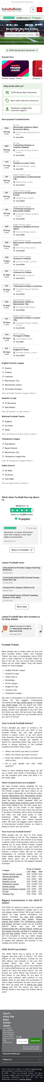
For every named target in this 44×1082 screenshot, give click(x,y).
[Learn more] (37, 50)
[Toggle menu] (39, 9)
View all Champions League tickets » (17, 460)
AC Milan (8, 470)
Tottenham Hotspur (13, 389)
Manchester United (13, 385)
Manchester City (12, 380)
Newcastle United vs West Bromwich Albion (25, 128)
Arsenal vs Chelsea (22, 259)
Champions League (10, 884)
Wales (7, 430)
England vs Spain (21, 350)
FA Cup (5, 891)
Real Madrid (10, 407)
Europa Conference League (14, 889)
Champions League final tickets (18, 919)
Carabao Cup (8, 894)
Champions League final (15, 456)
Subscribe (35, 1040)
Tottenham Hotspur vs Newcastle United (23, 210)
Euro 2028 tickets (24, 702)
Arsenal (8, 368)
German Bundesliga (10, 876)
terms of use (36, 1069)
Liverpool (9, 376)
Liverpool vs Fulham (22, 272)
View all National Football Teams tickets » (19, 434)
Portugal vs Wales (21, 336)
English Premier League (12, 874)
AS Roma (9, 475)
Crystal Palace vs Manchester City (27, 178)
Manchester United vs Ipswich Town (27, 244)
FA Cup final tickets (31, 917)
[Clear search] (37, 34)
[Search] (33, 9)
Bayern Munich (11, 448)
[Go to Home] (11, 9)
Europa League (8, 886)
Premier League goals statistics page (18, 803)
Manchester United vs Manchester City (23, 303)
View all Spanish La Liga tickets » (16, 411)
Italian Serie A (8, 879)
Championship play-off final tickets (17, 928)
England (8, 421)
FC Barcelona (10, 403)
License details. (25, 1079)
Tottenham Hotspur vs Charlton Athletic (23, 146)
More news (22, 606)
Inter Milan (9, 479)
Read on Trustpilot (20, 550)
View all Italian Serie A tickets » (15, 483)
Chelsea (8, 372)
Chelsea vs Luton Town (24, 163)
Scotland (9, 425)
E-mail (18, 1037)
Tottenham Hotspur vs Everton (27, 286)
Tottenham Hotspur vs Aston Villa (26, 319)
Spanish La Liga (9, 881)
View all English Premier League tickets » (19, 393)
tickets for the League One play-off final (22, 929)
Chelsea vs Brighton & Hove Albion (26, 228)
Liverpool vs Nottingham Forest (24, 194)
